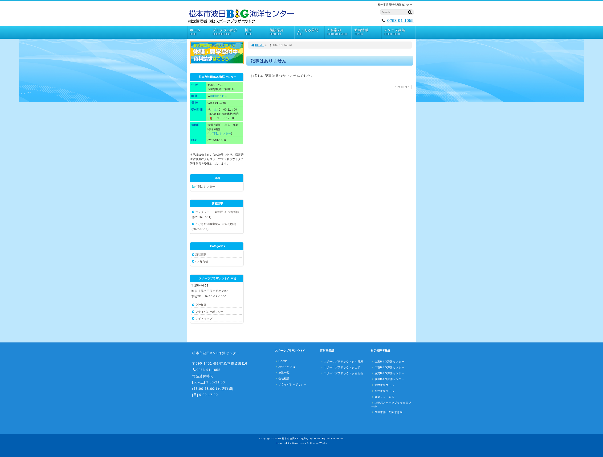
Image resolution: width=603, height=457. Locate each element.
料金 (248, 32)
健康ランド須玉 (384, 396)
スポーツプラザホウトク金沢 (342, 367)
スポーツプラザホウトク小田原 (343, 361)
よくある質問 (307, 32)
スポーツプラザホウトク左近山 (343, 373)
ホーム (195, 32)
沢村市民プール (384, 385)
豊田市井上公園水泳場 (389, 412)
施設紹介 (277, 32)
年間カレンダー (221, 133)
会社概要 (201, 305)
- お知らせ (201, 261)
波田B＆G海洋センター (389, 379)
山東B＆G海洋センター (389, 361)
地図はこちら (218, 96)
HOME (259, 45)
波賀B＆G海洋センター (389, 373)
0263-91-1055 (400, 20)
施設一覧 (284, 372)
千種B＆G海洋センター (389, 367)
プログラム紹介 (225, 32)
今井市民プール (384, 391)
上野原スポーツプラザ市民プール (391, 404)
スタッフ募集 (394, 32)
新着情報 (361, 32)
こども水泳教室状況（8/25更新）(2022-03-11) (214, 226)
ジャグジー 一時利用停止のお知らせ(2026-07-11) (215, 214)
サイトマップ (203, 318)
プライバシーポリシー (209, 311)
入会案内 (337, 32)
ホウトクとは (286, 366)
